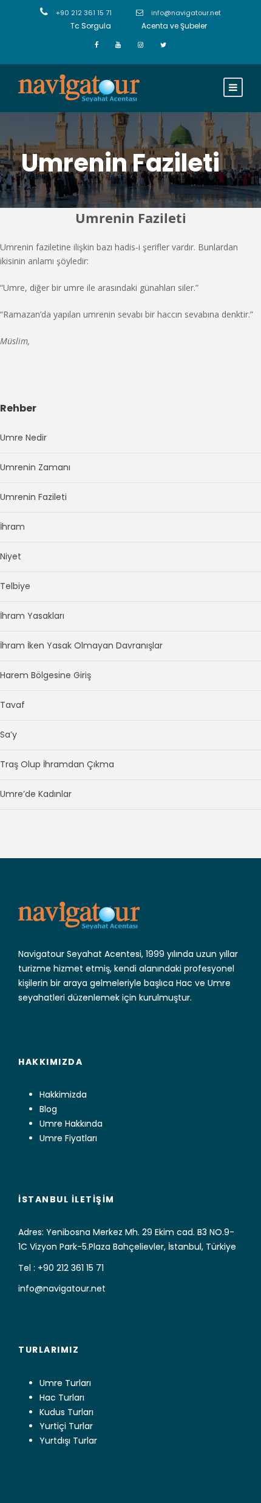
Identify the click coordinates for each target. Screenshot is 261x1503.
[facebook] (97, 45)
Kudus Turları (66, 1412)
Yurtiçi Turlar (66, 1426)
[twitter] (163, 45)
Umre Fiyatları (68, 1138)
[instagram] (141, 45)
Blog (48, 1109)
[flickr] (119, 45)
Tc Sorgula (90, 26)
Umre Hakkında (71, 1124)
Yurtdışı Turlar (68, 1441)
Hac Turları (61, 1397)
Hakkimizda (63, 1094)
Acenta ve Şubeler (174, 26)
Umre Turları (65, 1383)
